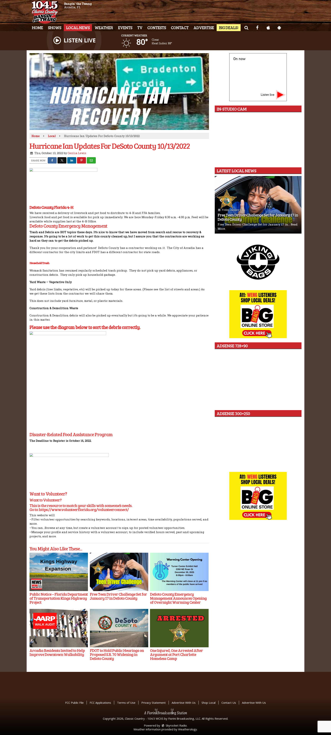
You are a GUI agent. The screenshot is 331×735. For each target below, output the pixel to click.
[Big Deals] (258, 496)
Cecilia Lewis (77, 153)
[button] (246, 27)
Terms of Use (126, 702)
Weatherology (187, 729)
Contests (156, 27)
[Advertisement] (258, 262)
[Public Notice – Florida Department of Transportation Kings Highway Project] (58, 572)
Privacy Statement (153, 702)
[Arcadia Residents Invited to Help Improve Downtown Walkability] (58, 628)
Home (37, 27)
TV (139, 27)
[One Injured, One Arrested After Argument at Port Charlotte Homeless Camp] (179, 628)
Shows (54, 27)
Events (125, 27)
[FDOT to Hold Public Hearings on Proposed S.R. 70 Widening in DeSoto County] (119, 628)
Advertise (203, 27)
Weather (104, 27)
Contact (179, 27)
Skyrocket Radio (176, 725)
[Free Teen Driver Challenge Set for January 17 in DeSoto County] (119, 572)
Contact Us (228, 702)
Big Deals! (228, 27)
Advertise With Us (184, 702)
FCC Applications (100, 702)
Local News (78, 27)
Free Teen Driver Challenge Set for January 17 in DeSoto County (258, 217)
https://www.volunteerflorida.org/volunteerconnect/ (84, 509)
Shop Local (208, 702)
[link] (51, 207)
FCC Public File (74, 702)
